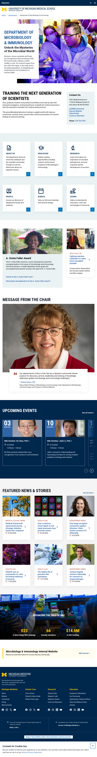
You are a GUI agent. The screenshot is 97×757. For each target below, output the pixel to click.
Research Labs (53, 696)
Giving (4, 702)
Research (52, 689)
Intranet (72, 705)
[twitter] (11, 710)
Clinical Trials (52, 693)
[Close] (93, 746)
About (4, 693)
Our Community (75, 696)
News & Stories (7, 705)
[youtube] (15, 710)
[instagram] (7, 710)
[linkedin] (57, 710)
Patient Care (30, 689)
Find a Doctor (29, 693)
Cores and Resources (55, 702)
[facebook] (3, 710)
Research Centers (53, 699)
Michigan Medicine (10, 689)
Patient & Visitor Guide (32, 696)
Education (74, 689)
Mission (4, 696)
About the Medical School (78, 702)
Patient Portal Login (32, 699)
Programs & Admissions (78, 693)
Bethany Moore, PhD (28, 382)
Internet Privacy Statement (32, 752)
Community (5, 699)
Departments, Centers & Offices (80, 699)
